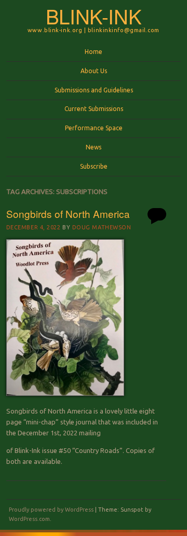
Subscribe (94, 166)
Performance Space (94, 128)
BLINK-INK (94, 16)
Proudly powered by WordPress (51, 509)
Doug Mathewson (101, 227)
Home (93, 51)
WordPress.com (29, 519)
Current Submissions (93, 108)
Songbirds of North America (68, 214)
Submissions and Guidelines (94, 90)
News (93, 147)
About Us (94, 70)
